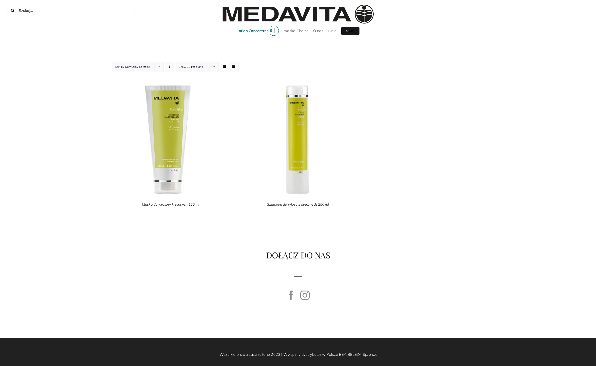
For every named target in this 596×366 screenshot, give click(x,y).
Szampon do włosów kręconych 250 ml (298, 204)
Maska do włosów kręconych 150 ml (170, 204)
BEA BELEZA (350, 354)
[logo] (298, 6)
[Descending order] (169, 66)
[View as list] (233, 66)
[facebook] (291, 295)
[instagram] (305, 295)
